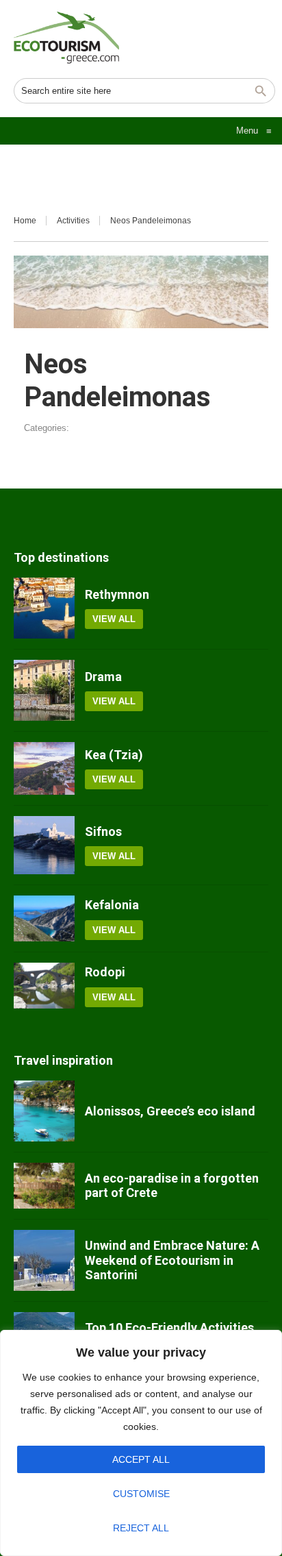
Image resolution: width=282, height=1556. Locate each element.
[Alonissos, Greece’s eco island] (44, 1110)
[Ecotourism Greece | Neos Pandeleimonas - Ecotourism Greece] (66, 37)
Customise (141, 1493)
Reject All (141, 1527)
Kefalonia (112, 905)
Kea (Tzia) (114, 755)
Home (25, 220)
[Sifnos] (44, 845)
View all (114, 619)
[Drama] (44, 690)
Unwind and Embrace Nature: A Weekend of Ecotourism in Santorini (172, 1260)
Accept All (141, 1459)
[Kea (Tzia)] (44, 768)
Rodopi (105, 972)
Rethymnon (117, 594)
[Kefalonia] (44, 918)
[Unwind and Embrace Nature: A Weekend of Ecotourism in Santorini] (44, 1260)
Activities (73, 220)
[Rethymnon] (44, 608)
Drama (103, 676)
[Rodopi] (44, 986)
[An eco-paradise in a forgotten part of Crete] (44, 1186)
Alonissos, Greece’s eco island (170, 1111)
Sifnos (103, 831)
